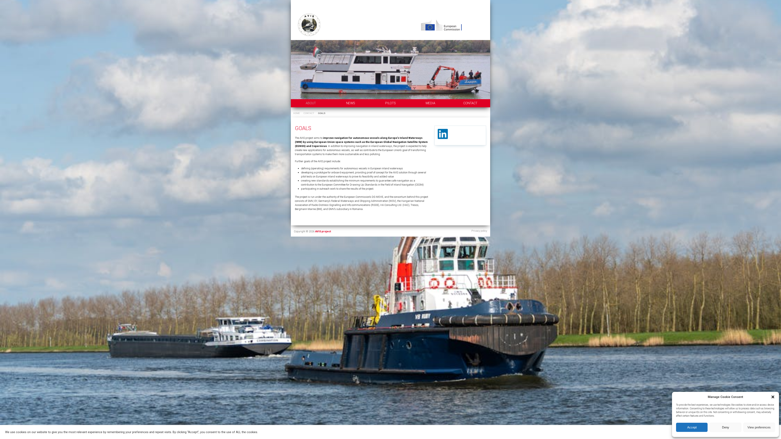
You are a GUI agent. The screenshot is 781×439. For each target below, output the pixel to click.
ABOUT (311, 103)
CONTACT (470, 103)
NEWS (350, 103)
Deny (725, 427)
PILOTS (390, 103)
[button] (773, 397)
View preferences (759, 427)
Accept (692, 427)
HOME (296, 113)
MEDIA (430, 103)
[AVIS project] (390, 22)
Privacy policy (479, 230)
